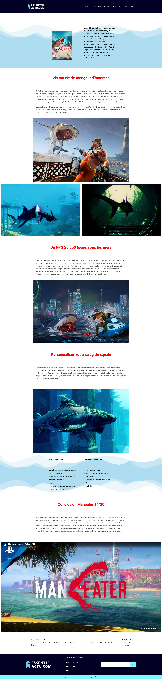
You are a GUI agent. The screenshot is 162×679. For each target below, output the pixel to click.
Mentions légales (69, 666)
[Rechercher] (133, 664)
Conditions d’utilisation (71, 662)
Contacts (67, 670)
